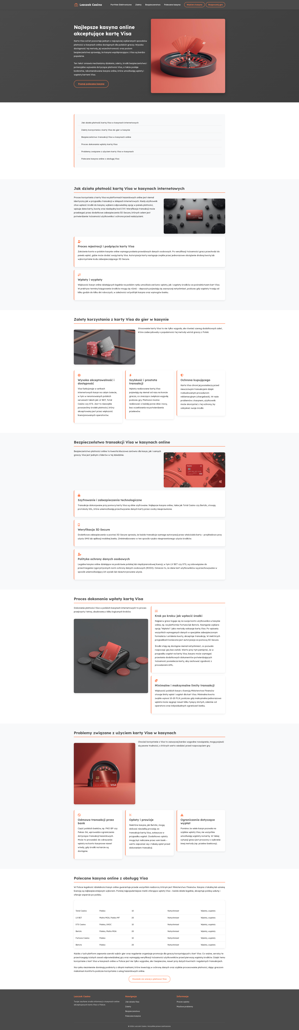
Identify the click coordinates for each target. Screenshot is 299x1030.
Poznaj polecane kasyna (91, 84)
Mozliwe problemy (185, 1006)
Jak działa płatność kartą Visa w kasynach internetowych (110, 122)
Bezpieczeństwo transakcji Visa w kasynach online (106, 137)
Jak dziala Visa (132, 1002)
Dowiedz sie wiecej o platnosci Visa (149, 979)
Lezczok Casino (91, 4)
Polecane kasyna (172, 5)
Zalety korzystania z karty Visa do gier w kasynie (105, 130)
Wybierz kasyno (194, 5)
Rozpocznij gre (215, 5)
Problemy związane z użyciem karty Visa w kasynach (107, 151)
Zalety (138, 5)
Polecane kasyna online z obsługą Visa (100, 158)
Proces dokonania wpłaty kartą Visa (99, 144)
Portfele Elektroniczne (121, 5)
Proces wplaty (183, 1002)
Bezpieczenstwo (152, 5)
